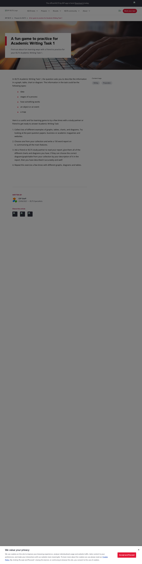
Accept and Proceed (126, 555)
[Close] (138, 549)
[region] (71, 555)
